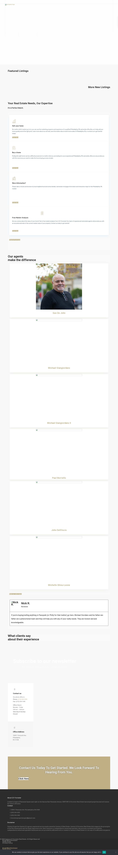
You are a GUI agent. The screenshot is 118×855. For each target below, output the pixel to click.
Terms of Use (6, 842)
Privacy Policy (7, 843)
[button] (9, 615)
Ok (104, 852)
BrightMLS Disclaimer (10, 840)
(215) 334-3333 (12, 34)
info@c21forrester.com (29, 34)
